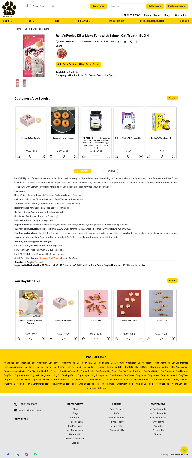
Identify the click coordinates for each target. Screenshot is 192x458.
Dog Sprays (153, 375)
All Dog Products (158, 409)
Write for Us (158, 422)
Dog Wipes (36, 379)
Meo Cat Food (162, 384)
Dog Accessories (179, 367)
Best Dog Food (28, 363)
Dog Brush (112, 371)
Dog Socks (141, 375)
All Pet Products (41, 29)
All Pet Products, (76, 75)
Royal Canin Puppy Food (64, 384)
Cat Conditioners (180, 363)
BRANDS (184, 21)
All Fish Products (158, 417)
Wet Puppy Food (125, 384)
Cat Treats (110, 75)
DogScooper (84, 375)
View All (172, 98)
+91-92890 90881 (131, 15)
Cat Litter (131, 363)
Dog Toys (183, 375)
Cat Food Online (101, 363)
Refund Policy (116, 426)
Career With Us (117, 430)
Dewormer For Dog (159, 367)
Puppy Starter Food (14, 384)
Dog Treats (9, 379)
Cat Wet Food (74, 367)
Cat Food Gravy (84, 363)
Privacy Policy (117, 422)
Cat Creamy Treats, (94, 75)
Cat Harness (55, 363)
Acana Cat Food (180, 384)
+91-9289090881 (28, 404)
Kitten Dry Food (93, 379)
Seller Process (117, 409)
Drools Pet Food (51, 379)
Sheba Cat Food (86, 384)
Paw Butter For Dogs (161, 379)
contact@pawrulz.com (30, 410)
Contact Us (181, 15)
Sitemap (158, 434)
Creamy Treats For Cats (110, 367)
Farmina (80, 379)
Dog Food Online (151, 371)
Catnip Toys (90, 367)
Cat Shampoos (162, 363)
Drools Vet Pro (67, 379)
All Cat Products (158, 413)
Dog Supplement (169, 375)
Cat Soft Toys (44, 367)
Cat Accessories (146, 363)
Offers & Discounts (75, 438)
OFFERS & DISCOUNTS (152, 21)
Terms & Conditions (116, 417)
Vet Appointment (75, 430)
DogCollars (46, 375)
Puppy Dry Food (180, 379)
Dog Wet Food (23, 379)
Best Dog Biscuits (49, 371)
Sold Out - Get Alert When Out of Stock (78, 64)
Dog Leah (35, 375)
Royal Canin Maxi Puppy (38, 384)
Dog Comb (101, 371)
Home (18, 29)
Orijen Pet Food (141, 379)
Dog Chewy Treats (85, 371)
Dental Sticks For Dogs (136, 367)
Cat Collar (42, 363)
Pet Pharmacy (75, 426)
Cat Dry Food (68, 363)
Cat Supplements (13, 367)
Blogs (167, 15)
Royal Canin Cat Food (96, 388)
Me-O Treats (126, 379)
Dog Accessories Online (15, 371)
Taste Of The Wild (105, 384)
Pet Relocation (75, 422)
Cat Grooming (117, 363)
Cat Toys (29, 367)
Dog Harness (182, 371)
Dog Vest (8, 375)
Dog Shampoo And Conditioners (107, 375)
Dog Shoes (129, 375)
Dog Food (137, 371)
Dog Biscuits (34, 371)
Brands (75, 443)
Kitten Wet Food (111, 379)
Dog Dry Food (125, 371)
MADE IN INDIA (116, 21)
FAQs (116, 413)
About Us (158, 426)
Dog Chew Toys (67, 371)
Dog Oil (57, 375)
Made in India (75, 434)
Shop (157, 15)
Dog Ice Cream (22, 375)
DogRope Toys (69, 375)
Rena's (20, 182)
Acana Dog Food (12, 363)
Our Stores (98, 6)
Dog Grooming (167, 371)
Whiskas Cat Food (144, 384)
